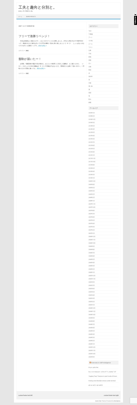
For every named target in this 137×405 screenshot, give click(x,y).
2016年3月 (92, 122)
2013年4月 (92, 135)
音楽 (90, 92)
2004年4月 (92, 334)
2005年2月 (92, 301)
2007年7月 (92, 213)
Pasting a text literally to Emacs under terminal (102, 380)
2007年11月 (92, 204)
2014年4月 (92, 129)
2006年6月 (92, 256)
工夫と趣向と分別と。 (37, 7)
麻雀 (27, 50)
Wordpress (117, 401)
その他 (90, 40)
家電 (90, 57)
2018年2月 (92, 116)
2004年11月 (92, 311)
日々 (90, 63)
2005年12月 (92, 275)
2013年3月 (92, 138)
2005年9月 (92, 282)
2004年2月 (92, 340)
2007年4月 (92, 223)
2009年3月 (92, 191)
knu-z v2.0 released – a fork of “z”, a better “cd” (102, 371)
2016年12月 (92, 119)
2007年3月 (92, 226)
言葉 (90, 83)
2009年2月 (92, 194)
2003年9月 (92, 357)
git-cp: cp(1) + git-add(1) (96, 385)
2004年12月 (92, 308)
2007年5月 (92, 220)
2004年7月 (92, 324)
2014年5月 (92, 126)
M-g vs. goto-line (93, 367)
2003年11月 (92, 350)
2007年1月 (92, 233)
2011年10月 (92, 161)
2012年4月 (92, 152)
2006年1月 (92, 272)
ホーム (20, 16)
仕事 (90, 50)
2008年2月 (92, 197)
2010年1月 (92, 178)
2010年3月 (92, 174)
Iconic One (98, 401)
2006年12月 (92, 236)
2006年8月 (92, 249)
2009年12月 (92, 181)
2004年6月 (92, 327)
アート (90, 37)
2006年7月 (92, 252)
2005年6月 (92, 288)
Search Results (31, 16)
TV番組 (91, 34)
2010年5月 (92, 168)
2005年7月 (92, 285)
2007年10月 (92, 207)
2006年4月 (92, 262)
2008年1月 (92, 200)
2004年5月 (92, 331)
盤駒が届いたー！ (30, 58)
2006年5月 (92, 259)
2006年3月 (92, 265)
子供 (90, 53)
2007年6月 (92, 217)
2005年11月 (92, 278)
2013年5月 (92, 132)
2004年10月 (92, 314)
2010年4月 (92, 171)
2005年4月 (92, 295)
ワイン (90, 47)
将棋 (27, 73)
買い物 (90, 86)
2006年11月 (92, 239)
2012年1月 (92, 155)
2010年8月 (92, 165)
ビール (90, 44)
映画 (90, 70)
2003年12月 (92, 347)
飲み (90, 99)
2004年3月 (92, 337)
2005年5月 (92, 292)
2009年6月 (92, 184)
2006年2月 (92, 269)
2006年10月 (92, 243)
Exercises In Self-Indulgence (101, 362)
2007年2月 (92, 230)
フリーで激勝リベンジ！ (34, 36)
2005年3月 (92, 298)
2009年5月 (92, 187)
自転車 (90, 76)
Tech (90, 31)
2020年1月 (92, 112)
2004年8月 (92, 321)
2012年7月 (92, 142)
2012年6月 (92, 145)
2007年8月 (92, 210)
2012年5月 (92, 148)
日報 (90, 66)
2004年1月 (92, 344)
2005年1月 (92, 305)
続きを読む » (43, 45)
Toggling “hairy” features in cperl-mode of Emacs (103, 376)
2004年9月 (92, 318)
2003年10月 (92, 353)
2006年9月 (92, 246)
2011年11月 (92, 158)
